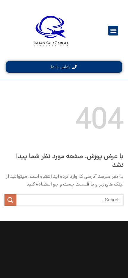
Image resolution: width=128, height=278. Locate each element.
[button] (113, 30)
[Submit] (10, 200)
